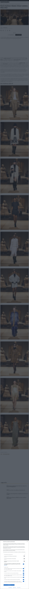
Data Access (14, 587)
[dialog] (14, 564)
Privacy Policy (18, 587)
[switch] (24, 556)
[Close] (27, 541)
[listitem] (14, 554)
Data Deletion (10, 587)
